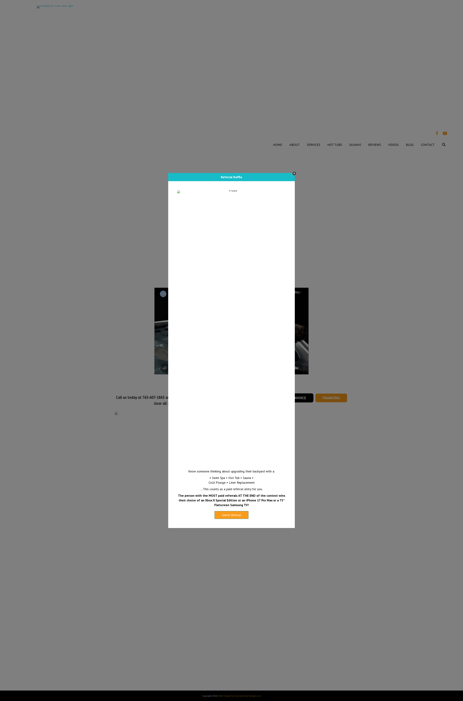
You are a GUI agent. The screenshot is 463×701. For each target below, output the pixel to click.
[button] (294, 173)
